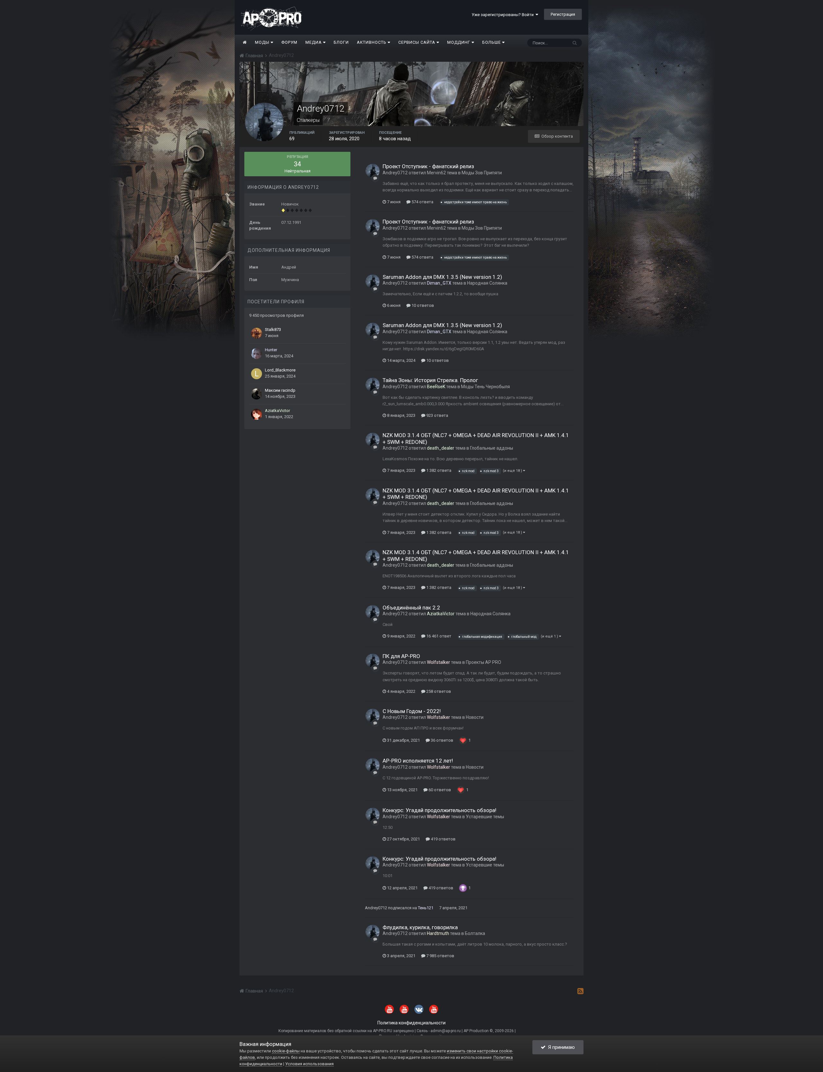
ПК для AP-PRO (401, 656)
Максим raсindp (280, 390)
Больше (491, 42)
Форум (289, 42)
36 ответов (441, 740)
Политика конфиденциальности (411, 1022)
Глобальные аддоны (491, 448)
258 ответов (438, 691)
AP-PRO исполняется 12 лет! (418, 760)
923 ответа (436, 415)
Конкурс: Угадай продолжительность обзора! (439, 810)
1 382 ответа (438, 470)
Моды (263, 42)
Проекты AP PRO (483, 662)
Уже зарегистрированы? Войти (504, 14)
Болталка (475, 933)
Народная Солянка (487, 283)
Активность (372, 42)
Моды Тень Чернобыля (485, 386)
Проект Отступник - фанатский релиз (428, 166)
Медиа (314, 42)
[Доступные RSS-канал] (580, 990)
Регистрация (563, 14)
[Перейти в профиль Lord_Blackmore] (256, 373)
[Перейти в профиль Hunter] (256, 353)
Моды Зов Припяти (482, 172)
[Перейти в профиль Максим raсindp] (256, 394)
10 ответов (422, 305)
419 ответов (443, 839)
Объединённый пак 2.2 (411, 607)
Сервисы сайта (417, 42)
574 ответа (422, 201)
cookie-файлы (286, 1051)
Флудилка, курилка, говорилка (420, 927)
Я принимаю (560, 1047)
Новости (475, 717)
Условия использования (309, 1063)
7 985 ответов (439, 955)
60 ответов (439, 789)
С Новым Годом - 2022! (412, 711)
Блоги (341, 42)
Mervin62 (436, 172)
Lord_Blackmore (280, 370)
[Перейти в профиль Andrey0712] (373, 171)
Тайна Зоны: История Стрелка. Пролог (430, 380)
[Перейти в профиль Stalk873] (256, 333)
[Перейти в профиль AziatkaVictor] (256, 414)
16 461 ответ (438, 636)
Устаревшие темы (485, 816)
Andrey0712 (395, 172)
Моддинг (459, 42)
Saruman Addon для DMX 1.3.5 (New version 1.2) (442, 277)
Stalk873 (273, 329)
